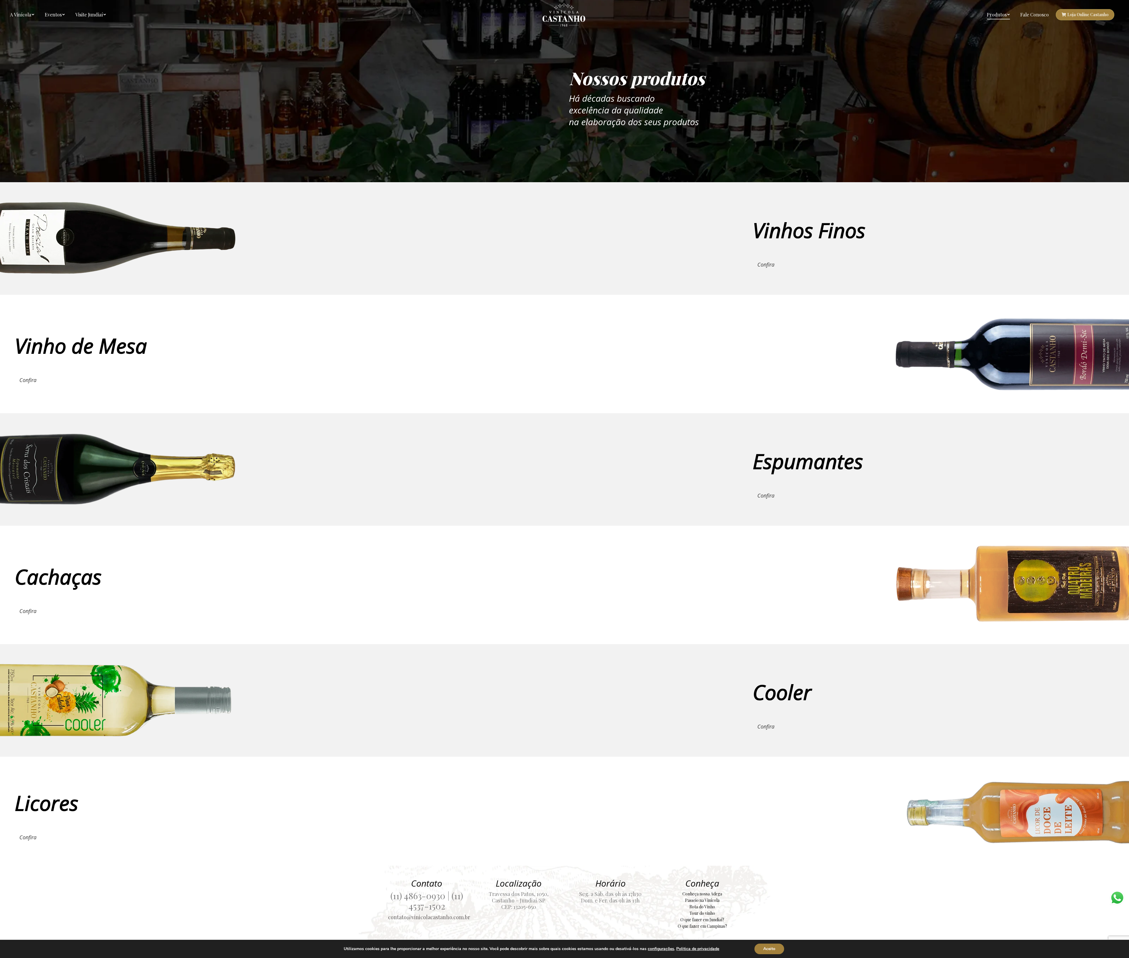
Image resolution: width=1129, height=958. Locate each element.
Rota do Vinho (702, 907)
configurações (661, 949)
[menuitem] (22, 14)
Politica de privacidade (697, 949)
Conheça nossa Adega (702, 894)
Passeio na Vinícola (702, 900)
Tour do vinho (702, 913)
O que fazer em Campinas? (702, 926)
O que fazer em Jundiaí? (702, 919)
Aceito (769, 949)
